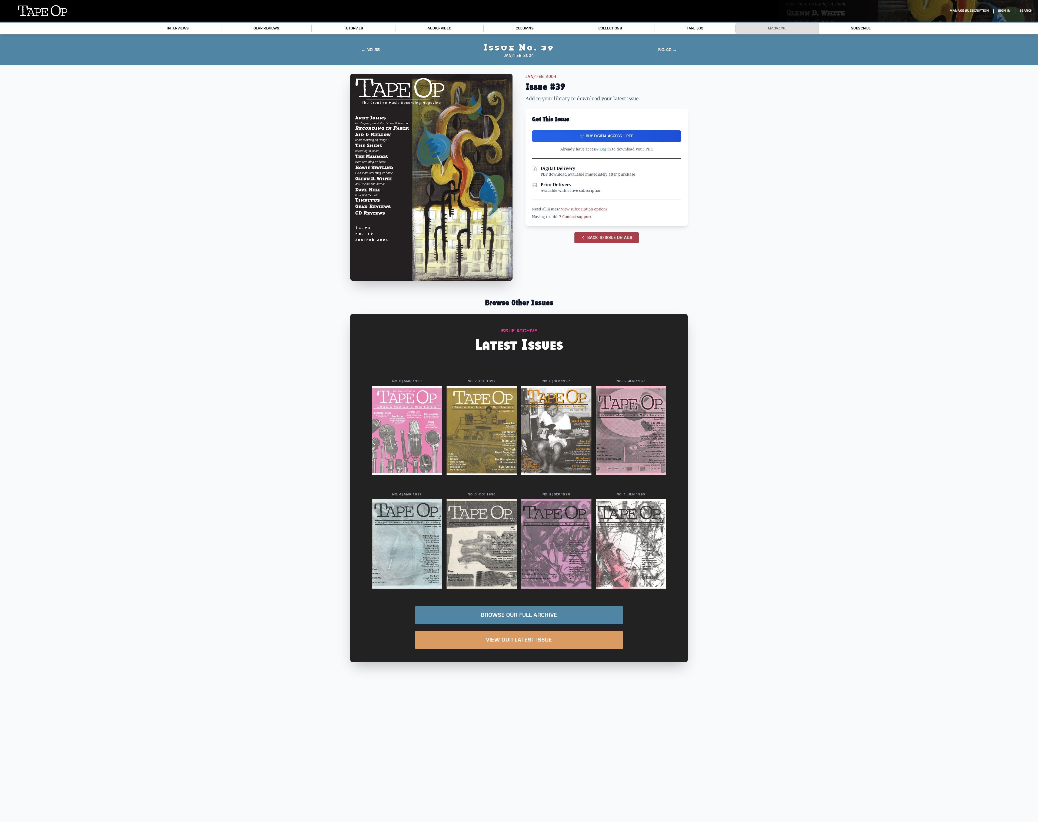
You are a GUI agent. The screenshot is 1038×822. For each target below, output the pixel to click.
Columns (525, 28)
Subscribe (861, 28)
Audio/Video (439, 28)
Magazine (777, 28)
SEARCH (1026, 10)
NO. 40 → (667, 49)
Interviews (178, 28)
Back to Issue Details (609, 238)
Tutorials (353, 28)
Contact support (576, 216)
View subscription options (584, 209)
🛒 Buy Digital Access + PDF (606, 136)
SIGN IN (1004, 10)
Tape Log (695, 28)
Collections (610, 28)
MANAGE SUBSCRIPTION (969, 10)
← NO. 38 (370, 49)
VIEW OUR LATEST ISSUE (519, 640)
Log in (605, 149)
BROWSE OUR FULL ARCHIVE (519, 615)
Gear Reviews (267, 28)
